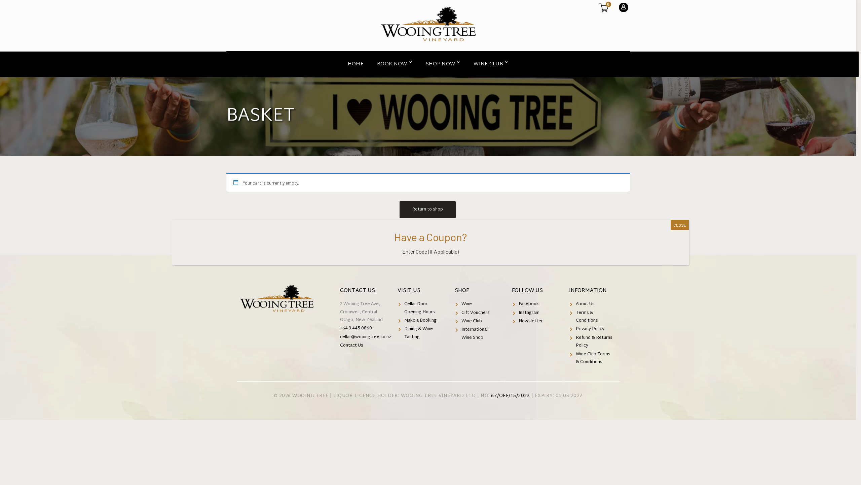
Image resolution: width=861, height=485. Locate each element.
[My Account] (623, 7)
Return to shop (427, 209)
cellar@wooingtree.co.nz (365, 337)
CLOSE (679, 225)
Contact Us (357, 291)
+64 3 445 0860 (356, 328)
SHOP (462, 291)
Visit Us (409, 291)
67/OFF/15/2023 (510, 396)
